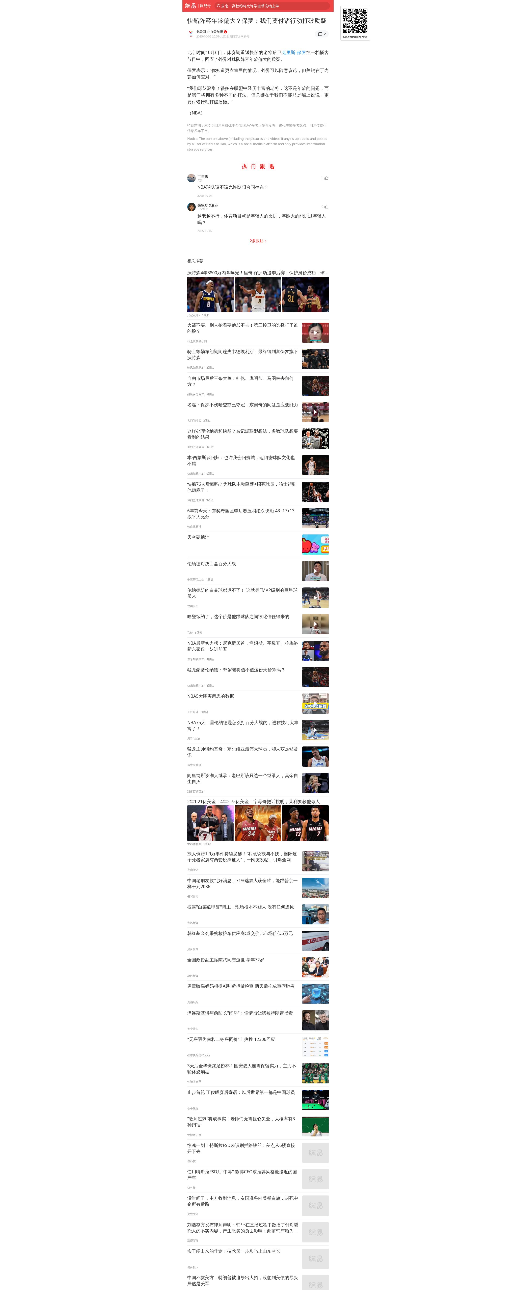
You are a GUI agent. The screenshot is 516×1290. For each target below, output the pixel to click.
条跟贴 (257, 240)
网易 (190, 6)
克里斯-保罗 (294, 52)
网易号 (205, 5)
